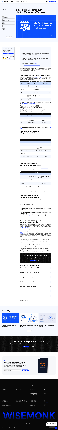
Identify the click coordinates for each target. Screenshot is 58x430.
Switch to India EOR (18, 389)
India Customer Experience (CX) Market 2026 (21, 401)
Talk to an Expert (52, 1)
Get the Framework (25, 370)
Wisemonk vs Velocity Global (33, 393)
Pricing (27, 1)
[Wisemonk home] (5, 1)
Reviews (44, 405)
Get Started (32, 346)
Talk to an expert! (37, 63)
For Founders (17, 385)
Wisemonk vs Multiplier (32, 388)
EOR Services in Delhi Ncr (33, 401)
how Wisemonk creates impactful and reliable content (32, 65)
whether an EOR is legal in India (25, 227)
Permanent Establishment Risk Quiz (6, 405)
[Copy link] (11, 37)
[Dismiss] (56, 423)
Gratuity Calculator (4, 400)
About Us (44, 401)
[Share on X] (9, 37)
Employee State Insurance (44, 168)
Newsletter (44, 393)
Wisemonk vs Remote (32, 389)
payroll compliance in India (45, 72)
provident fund (25, 136)
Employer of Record (4, 385)
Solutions (17, 1)
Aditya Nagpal (6, 17)
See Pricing (39, 260)
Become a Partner (45, 394)
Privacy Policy (33, 427)
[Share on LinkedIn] (7, 37)
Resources (22, 1)
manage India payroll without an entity (27, 215)
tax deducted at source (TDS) (38, 77)
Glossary (44, 388)
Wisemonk (21, 233)
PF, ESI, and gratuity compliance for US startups (28, 103)
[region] (35, 91)
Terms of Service (29, 427)
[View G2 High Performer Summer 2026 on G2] (4, 57)
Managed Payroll (4, 389)
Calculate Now (8, 53)
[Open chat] (56, 428)
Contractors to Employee (19, 388)
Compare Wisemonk (32, 385)
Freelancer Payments (4, 388)
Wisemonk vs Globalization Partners (34, 394)
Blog (43, 385)
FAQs (44, 389)
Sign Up (47, 1)
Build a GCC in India (4, 390)
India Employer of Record (39, 250)
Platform (12, 1)
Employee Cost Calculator (5, 401)
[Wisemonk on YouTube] (30, 423)
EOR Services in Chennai (33, 400)
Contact (44, 404)
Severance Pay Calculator (5, 406)
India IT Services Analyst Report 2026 (20, 400)
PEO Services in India (18, 390)
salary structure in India (31, 160)
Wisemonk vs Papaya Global (33, 390)
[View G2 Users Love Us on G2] (12, 57)
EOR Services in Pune (32, 405)
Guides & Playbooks (45, 390)
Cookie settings (37, 427)
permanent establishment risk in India (43, 228)
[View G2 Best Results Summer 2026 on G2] (8, 57)
